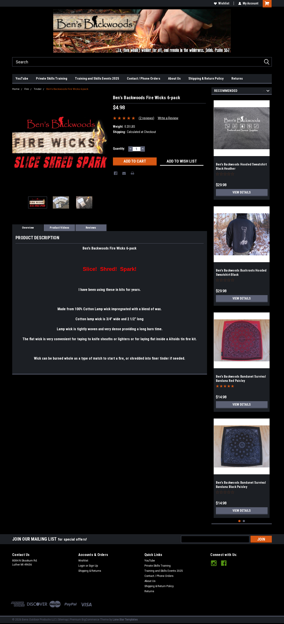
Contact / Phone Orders (143, 78)
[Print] (132, 173)
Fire (26, 89)
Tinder (37, 89)
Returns (237, 78)
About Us (174, 78)
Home (16, 89)
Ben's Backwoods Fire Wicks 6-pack (67, 89)
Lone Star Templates (125, 619)
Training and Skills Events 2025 (97, 78)
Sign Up (93, 565)
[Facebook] (115, 173)
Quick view (241, 153)
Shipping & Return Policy (206, 78)
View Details (242, 192)
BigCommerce (90, 619)
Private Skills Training (51, 78)
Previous (16, 143)
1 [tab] (239, 521)
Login (81, 565)
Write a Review (168, 118)
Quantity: (119, 148)
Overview (28, 227)
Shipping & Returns (89, 570)
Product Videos (59, 227)
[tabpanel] (242, 148)
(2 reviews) (146, 118)
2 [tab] (244, 521)
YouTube (22, 78)
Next (105, 143)
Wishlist (223, 3)
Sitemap (63, 619)
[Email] (124, 173)
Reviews (91, 227)
